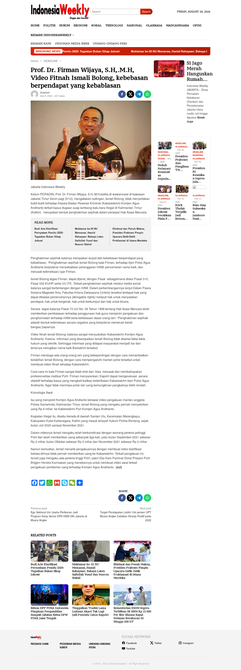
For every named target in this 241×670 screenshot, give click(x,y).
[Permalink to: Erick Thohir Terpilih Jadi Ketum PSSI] (182, 189)
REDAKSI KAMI (40, 644)
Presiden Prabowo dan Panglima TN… (182, 162)
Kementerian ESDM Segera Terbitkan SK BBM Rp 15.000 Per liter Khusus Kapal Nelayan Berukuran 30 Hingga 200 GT (132, 614)
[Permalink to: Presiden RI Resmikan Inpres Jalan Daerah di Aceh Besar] (199, 145)
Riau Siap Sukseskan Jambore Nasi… (199, 211)
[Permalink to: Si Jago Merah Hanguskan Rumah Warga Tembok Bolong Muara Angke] (169, 68)
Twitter (158, 643)
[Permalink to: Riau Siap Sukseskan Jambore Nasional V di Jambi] (199, 189)
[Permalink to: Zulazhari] (34, 94)
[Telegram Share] (139, 94)
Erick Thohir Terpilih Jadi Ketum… (181, 211)
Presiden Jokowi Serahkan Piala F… (164, 213)
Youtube (130, 648)
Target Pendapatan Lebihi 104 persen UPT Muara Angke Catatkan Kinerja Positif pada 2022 (125, 514)
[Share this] (122, 94)
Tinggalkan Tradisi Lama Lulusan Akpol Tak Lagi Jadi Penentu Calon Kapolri (90, 611)
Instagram (188, 643)
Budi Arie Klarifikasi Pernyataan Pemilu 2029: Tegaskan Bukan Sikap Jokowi (48, 234)
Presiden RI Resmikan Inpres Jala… (199, 174)
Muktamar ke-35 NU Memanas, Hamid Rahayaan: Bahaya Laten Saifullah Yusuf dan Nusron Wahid (173, 51)
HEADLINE (180, 143)
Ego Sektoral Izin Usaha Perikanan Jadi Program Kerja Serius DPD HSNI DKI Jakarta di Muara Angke (59, 514)
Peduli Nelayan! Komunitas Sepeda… (164, 171)
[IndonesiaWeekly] (60, 11)
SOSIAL (161, 158)
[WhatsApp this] (147, 94)
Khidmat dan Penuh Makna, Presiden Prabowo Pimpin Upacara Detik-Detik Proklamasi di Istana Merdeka (130, 234)
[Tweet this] (130, 94)
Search (146, 11)
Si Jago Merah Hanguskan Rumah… (198, 71)
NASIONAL (163, 152)
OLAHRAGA (164, 155)
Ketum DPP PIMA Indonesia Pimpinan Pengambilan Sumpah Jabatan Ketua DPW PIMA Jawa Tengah (49, 613)
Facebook (131, 643)
